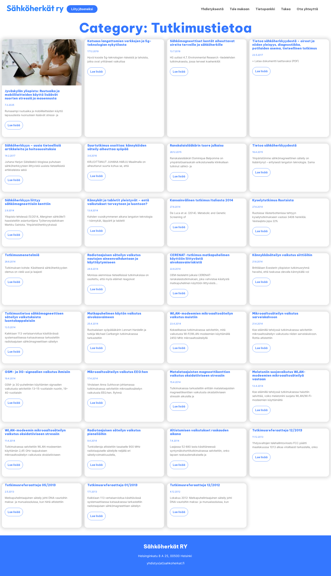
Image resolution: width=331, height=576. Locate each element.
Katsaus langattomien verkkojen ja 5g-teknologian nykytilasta (119, 43)
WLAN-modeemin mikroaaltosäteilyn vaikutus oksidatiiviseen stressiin (35, 432)
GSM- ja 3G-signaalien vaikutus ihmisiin (37, 372)
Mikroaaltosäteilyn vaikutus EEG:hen (117, 372)
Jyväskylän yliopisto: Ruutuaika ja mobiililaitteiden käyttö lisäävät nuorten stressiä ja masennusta (32, 94)
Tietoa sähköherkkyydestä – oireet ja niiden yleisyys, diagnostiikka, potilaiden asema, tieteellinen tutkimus (284, 44)
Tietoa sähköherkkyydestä (274, 145)
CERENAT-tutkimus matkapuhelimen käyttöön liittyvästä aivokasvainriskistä (199, 258)
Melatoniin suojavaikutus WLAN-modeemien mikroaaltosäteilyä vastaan (279, 375)
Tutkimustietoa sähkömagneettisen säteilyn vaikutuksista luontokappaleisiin (34, 317)
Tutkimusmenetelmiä (22, 255)
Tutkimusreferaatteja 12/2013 (277, 430)
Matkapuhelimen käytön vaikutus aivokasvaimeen (114, 315)
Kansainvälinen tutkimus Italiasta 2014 (201, 200)
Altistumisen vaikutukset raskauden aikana (199, 432)
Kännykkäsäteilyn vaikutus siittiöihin (282, 255)
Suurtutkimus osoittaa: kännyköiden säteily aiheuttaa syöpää (116, 147)
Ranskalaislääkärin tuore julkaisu (197, 145)
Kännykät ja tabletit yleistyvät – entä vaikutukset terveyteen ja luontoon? (118, 202)
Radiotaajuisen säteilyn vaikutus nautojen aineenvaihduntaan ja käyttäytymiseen (114, 258)
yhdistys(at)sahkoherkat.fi (165, 563)
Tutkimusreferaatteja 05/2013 (30, 485)
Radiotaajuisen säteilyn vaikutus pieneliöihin (114, 432)
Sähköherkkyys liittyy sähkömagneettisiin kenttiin (28, 202)
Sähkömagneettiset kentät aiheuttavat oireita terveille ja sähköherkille (202, 43)
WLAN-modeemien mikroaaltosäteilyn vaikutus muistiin (201, 315)
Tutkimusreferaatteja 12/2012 (195, 485)
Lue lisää (14, 125)
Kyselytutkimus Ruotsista (273, 200)
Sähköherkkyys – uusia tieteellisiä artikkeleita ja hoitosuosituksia (33, 147)
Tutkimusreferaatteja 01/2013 (112, 485)
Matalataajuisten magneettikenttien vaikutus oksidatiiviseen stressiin (200, 373)
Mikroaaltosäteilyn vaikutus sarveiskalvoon (275, 315)
